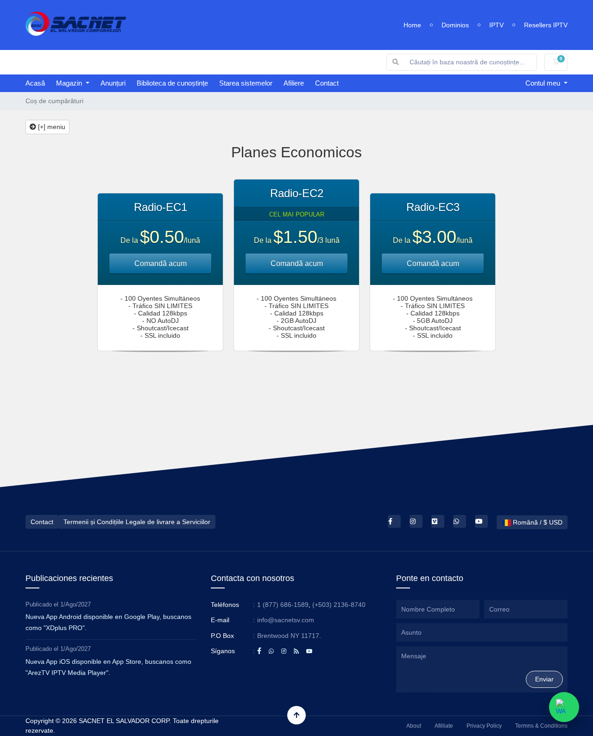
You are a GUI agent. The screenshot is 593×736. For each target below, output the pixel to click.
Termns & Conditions (541, 726)
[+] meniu (50, 126)
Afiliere (294, 83)
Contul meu (543, 83)
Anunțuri (113, 83)
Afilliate (444, 726)
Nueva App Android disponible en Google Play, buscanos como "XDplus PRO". (108, 622)
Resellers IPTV (546, 25)
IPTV (496, 25)
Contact (327, 83)
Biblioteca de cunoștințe (172, 83)
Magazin (70, 83)
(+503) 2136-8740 (339, 604)
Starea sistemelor (245, 83)
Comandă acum (160, 263)
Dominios (455, 25)
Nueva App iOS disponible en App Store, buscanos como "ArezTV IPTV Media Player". (108, 667)
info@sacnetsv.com (285, 620)
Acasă (35, 83)
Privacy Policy (484, 726)
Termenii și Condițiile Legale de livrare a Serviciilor (136, 522)
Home (412, 25)
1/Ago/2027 (75, 604)
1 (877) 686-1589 (283, 604)
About (413, 726)
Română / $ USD (536, 522)
